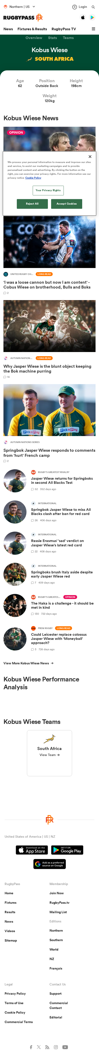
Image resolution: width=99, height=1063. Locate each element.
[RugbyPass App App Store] (32, 850)
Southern (56, 940)
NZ (52, 959)
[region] (50, 183)
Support (55, 993)
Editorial (56, 1017)
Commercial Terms (19, 1022)
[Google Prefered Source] (49, 864)
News (8, 29)
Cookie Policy (15, 1012)
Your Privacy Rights (48, 190)
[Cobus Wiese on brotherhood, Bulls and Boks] (49, 255)
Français (56, 968)
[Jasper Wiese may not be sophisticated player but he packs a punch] (49, 339)
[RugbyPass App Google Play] (67, 850)
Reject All (32, 203)
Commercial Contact (59, 1005)
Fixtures (10, 902)
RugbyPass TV (64, 29)
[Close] (90, 156)
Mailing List (58, 912)
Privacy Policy (15, 993)
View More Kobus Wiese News (26, 663)
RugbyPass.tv (60, 902)
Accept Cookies (67, 203)
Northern (56, 930)
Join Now (57, 893)
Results (10, 912)
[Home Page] (23, 17)
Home (9, 893)
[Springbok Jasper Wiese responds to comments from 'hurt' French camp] (49, 423)
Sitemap (11, 940)
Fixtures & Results (32, 29)
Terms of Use (14, 1003)
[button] (94, 29)
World (54, 949)
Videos (10, 931)
